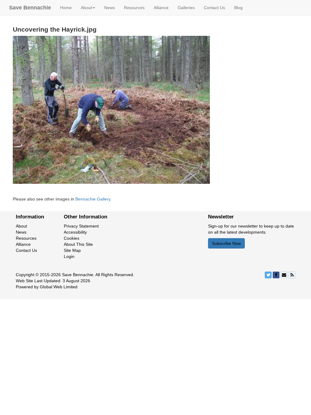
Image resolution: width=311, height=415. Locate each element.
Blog (238, 7)
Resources (134, 7)
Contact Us (214, 7)
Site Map (72, 250)
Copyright (25, 274)
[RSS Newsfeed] (292, 275)
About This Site (78, 244)
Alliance (161, 7)
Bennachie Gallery (92, 199)
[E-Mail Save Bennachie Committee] (284, 275)
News (109, 7)
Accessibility (75, 232)
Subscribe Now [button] (226, 243)
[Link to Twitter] (268, 275)
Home (66, 7)
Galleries (186, 7)
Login (69, 256)
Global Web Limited (58, 286)
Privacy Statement (81, 226)
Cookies (71, 238)
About (21, 226)
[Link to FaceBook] (276, 275)
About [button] (86, 7)
